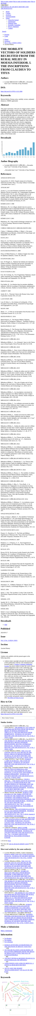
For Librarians (8, 942)
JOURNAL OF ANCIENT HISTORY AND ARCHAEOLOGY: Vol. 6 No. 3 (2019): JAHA (19, 775)
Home (8, 11)
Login (6, 36)
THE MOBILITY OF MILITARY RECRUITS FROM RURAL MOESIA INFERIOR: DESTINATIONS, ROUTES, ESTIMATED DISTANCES (18, 743)
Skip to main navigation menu (22, 1)
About (8, 18)
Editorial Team (12, 23)
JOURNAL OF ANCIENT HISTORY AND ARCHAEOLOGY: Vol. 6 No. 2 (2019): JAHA (18, 756)
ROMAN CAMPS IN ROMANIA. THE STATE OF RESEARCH (17, 760)
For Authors (7, 940)
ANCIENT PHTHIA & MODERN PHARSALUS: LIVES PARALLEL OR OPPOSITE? (19, 959)
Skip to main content (7, 1)
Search (4, 31)
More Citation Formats (8, 718)
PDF (5, 625)
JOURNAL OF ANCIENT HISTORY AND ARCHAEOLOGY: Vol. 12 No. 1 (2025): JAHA (19, 735)
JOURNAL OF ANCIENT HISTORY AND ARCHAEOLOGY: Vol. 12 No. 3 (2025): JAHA (19, 922)
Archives (8, 15)
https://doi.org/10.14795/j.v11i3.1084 (11, 91)
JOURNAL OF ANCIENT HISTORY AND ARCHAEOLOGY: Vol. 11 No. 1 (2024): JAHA (19, 747)
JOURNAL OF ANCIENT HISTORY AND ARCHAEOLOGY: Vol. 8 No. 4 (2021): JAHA (19, 789)
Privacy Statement (13, 26)
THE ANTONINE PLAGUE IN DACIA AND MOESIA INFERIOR (19, 810)
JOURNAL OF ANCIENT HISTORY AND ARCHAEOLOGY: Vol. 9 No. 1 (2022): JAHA (18, 910)
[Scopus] (3, 1008)
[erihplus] (12, 1008)
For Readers (8, 938)
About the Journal (13, 20)
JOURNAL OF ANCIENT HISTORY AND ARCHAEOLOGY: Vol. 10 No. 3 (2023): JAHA (19, 824)
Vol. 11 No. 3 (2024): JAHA (12, 43)
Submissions (11, 21)
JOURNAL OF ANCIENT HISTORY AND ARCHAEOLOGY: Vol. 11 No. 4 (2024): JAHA (19, 764)
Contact (10, 28)
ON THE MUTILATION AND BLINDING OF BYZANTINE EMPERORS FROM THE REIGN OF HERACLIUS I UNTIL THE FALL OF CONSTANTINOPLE (19, 952)
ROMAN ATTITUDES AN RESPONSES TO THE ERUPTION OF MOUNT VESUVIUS (18, 945)
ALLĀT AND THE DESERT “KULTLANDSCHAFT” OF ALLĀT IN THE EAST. (18, 970)
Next (9, 841)
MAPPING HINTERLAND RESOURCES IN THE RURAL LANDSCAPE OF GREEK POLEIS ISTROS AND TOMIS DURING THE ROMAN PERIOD (19, 917)
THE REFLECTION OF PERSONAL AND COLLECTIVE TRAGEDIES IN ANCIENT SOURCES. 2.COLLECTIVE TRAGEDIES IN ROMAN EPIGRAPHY (18, 771)
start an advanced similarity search (19, 844)
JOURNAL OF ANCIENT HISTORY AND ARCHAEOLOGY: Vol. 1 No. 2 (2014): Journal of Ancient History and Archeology (19, 813)
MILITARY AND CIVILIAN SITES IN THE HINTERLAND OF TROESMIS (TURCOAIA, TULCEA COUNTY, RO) (19, 820)
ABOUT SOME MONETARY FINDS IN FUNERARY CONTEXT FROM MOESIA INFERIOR (19, 829)
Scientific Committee (14, 25)
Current (8, 13)
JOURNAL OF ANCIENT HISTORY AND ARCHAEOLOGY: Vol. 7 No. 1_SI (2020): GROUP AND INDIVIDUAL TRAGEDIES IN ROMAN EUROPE (18, 804)
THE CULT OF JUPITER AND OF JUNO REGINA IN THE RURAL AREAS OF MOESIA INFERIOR (18, 752)
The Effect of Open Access (15, 698)
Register (6, 34)
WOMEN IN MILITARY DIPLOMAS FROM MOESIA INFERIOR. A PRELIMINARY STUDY (17, 872)
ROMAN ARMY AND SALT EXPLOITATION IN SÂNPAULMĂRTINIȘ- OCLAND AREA (18, 906)
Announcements (10, 16)
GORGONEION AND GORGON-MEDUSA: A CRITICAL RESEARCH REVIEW (19, 964)
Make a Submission (6, 930)
